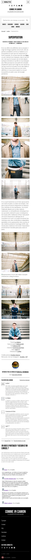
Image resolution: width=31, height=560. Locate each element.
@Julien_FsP (24, 357)
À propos (3, 521)
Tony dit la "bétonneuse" (23, 372)
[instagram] (11, 5)
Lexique (3, 540)
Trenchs (16, 441)
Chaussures (10, 24)
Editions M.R (20, 344)
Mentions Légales (5, 557)
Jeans (27, 24)
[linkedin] (21, 5)
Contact (3, 524)
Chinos (12, 27)
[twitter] (16, 5)
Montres (18, 27)
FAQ (2, 528)
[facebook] (9, 5)
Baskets (4, 24)
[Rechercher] (27, 20)
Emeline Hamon (15, 355)
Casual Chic (7, 441)
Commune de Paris (18, 348)
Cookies (14, 557)
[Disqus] (15, 485)
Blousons (22, 24)
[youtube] (19, 5)
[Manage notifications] (2, 557)
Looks (8, 31)
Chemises (17, 24)
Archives (3, 536)
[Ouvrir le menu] (28, 2)
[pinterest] (14, 5)
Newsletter (7, 2)
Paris (27, 55)
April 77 (17, 350)
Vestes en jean (22, 441)
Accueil (3, 31)
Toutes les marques (25, 380)
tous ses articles (17, 375)
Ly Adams (18, 342)
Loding (19, 351)
